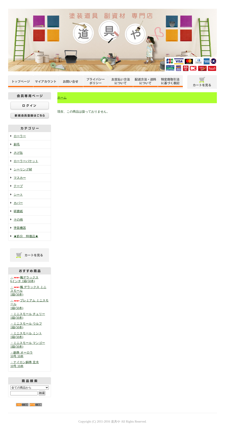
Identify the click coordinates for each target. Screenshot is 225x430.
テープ (18, 186)
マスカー (20, 177)
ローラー (20, 136)
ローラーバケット (26, 161)
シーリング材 (23, 169)
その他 (18, 219)
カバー (18, 203)
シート (18, 194)
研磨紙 (18, 211)
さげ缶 (18, 152)
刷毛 (17, 144)
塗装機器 (20, 228)
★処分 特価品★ (26, 236)
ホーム (62, 97)
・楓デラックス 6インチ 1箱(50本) (24, 279)
